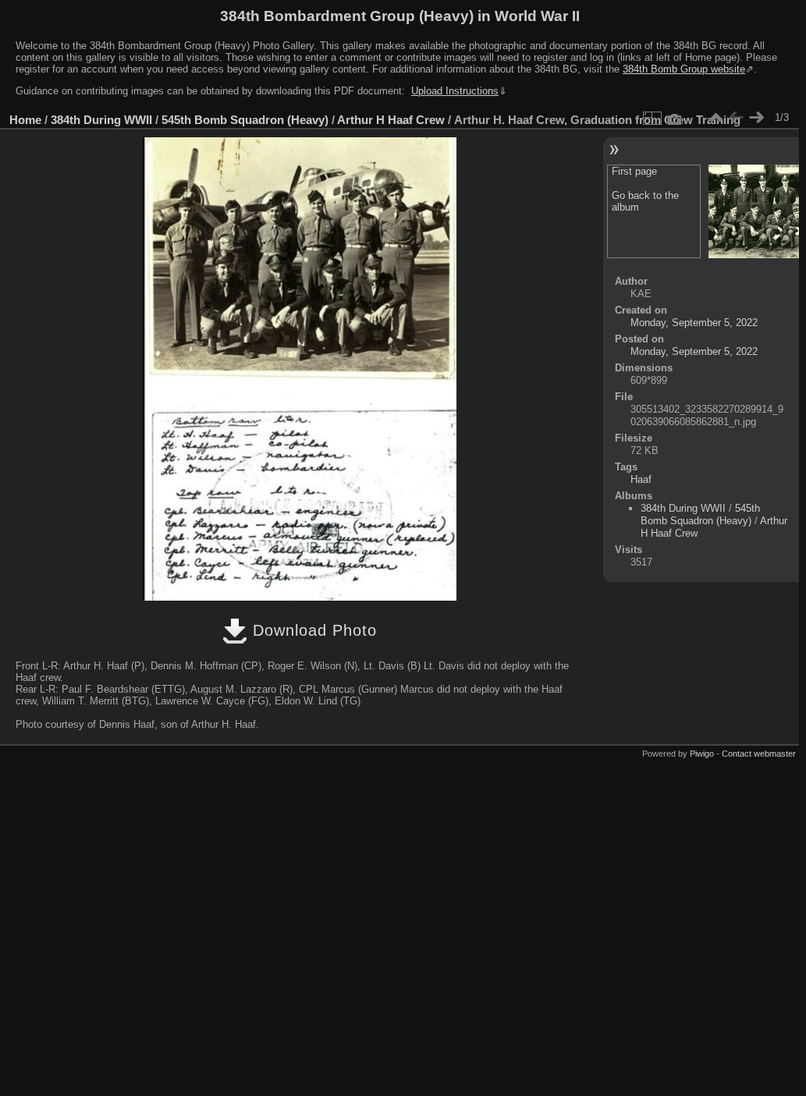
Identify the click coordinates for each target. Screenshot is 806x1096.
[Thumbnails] (715, 118)
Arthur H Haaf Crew (391, 119)
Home (25, 119)
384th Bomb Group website (684, 69)
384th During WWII (101, 119)
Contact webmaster (759, 753)
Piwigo (702, 753)
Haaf (641, 479)
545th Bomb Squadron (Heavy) (245, 119)
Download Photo (312, 630)
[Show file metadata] (675, 118)
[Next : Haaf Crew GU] (756, 118)
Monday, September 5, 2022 (694, 322)
